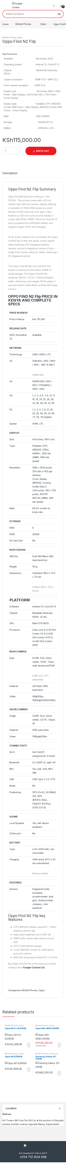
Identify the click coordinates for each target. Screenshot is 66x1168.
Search (59, 14)
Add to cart (42, 150)
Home (5, 24)
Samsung (54, 1053)
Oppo (43, 24)
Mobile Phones (23, 24)
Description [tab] (9, 173)
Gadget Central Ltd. (34, 967)
